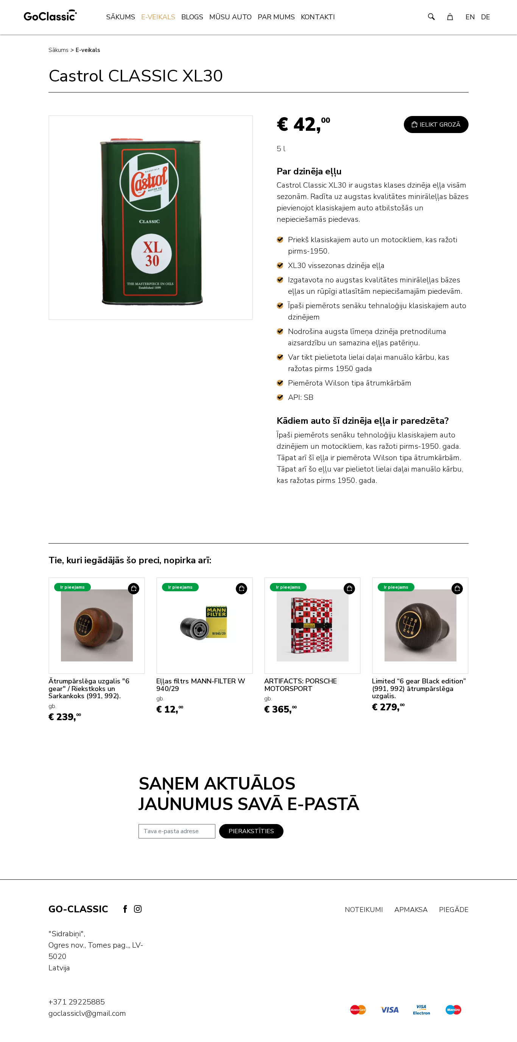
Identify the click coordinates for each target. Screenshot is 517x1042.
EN (470, 17)
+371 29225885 (76, 1002)
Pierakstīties (251, 831)
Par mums (276, 17)
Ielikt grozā (439, 125)
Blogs (192, 17)
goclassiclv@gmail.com (87, 1013)
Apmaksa (411, 909)
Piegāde (454, 909)
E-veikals (158, 17)
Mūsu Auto (230, 17)
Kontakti (318, 17)
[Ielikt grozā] (133, 588)
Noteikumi (364, 909)
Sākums (120, 17)
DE (485, 17)
